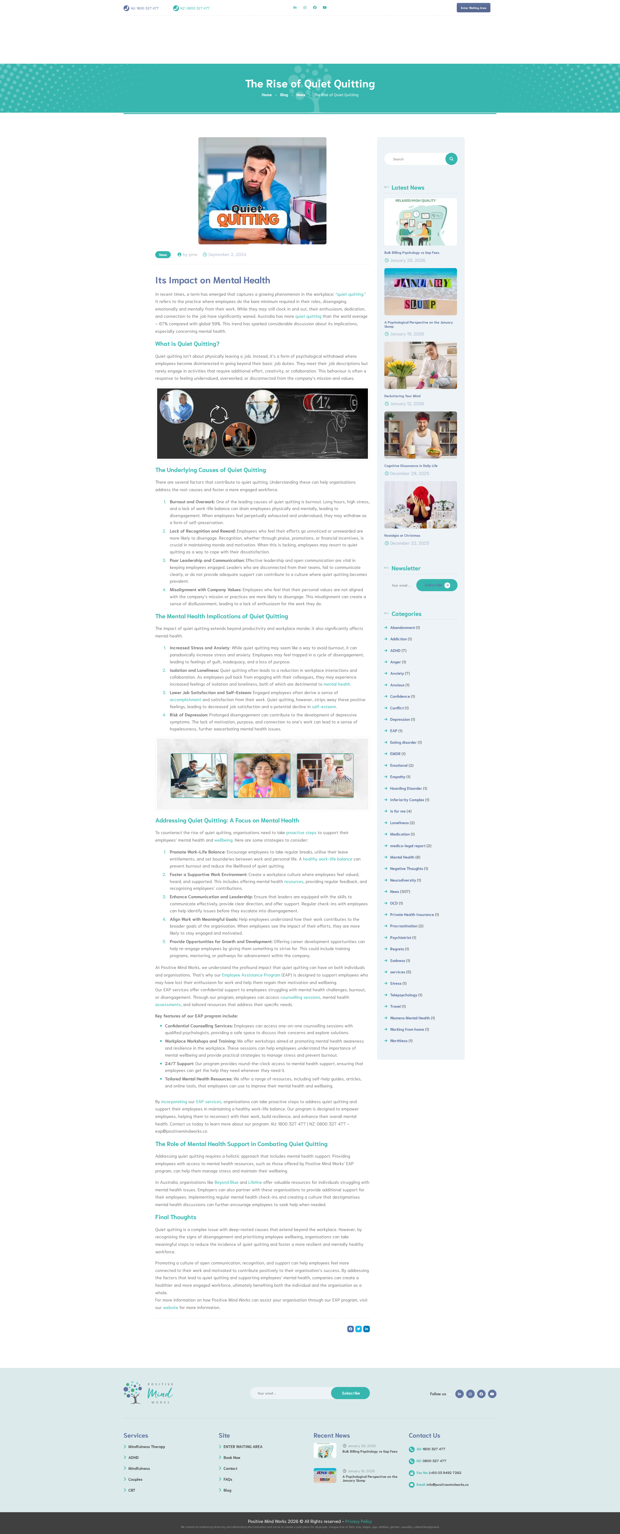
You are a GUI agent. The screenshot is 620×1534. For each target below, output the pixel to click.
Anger (395, 661)
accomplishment (185, 699)
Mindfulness (139, 1468)
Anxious (397, 684)
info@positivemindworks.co (443, 1484)
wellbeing (223, 840)
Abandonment (402, 627)
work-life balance (335, 858)
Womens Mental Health (410, 1017)
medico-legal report (408, 845)
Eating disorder (403, 741)
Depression (400, 718)
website (170, 1307)
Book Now (232, 1457)
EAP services (208, 1101)
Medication (400, 833)
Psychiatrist (400, 937)
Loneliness (399, 822)
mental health (336, 684)
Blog (227, 1489)
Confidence (400, 695)
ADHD (395, 650)
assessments (168, 1004)
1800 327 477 (148, 8)
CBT (131, 1489)
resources (293, 881)
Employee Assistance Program (251, 974)
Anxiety (397, 672)
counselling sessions (299, 997)
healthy (310, 858)
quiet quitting (308, 316)
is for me (398, 810)
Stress (396, 982)
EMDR (395, 753)
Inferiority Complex (407, 799)
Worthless (399, 1040)
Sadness (397, 960)
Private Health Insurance (412, 914)
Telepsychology (403, 994)
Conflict (397, 707)
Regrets (397, 948)
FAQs (228, 1478)
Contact (230, 1468)
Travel (395, 1005)
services (397, 971)
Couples (135, 1478)
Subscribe (433, 584)
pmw (193, 254)
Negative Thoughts (406, 868)
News (163, 254)
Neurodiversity (403, 879)
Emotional (399, 764)
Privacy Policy (358, 1521)
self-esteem (324, 706)
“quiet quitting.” (350, 294)
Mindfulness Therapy (146, 1446)
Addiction (398, 638)
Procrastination (404, 925)
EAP (393, 730)
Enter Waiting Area (473, 7)
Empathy (397, 776)
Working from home (407, 1028)
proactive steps (301, 832)
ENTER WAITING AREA (243, 1446)
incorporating (174, 1101)
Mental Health (402, 856)
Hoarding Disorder (406, 787)
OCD (394, 902)
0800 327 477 (197, 8)
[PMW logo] (148, 1393)
